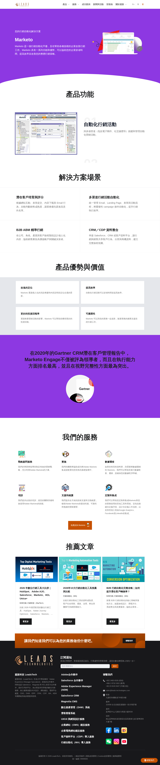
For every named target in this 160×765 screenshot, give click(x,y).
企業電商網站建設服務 (73, 730)
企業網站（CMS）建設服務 (75, 725)
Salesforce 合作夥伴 (72, 680)
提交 (115, 666)
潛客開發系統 (68, 713)
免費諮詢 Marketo (78, 525)
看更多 (26, 621)
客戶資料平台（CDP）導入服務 (77, 736)
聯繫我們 (129, 641)
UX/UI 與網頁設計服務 (72, 719)
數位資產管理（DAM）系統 (75, 707)
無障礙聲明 (117, 756)
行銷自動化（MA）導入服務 (76, 742)
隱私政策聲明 (91, 756)
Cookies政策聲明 (104, 756)
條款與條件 (80, 756)
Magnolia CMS (69, 701)
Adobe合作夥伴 (69, 674)
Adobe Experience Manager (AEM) (76, 688)
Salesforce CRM (70, 695)
